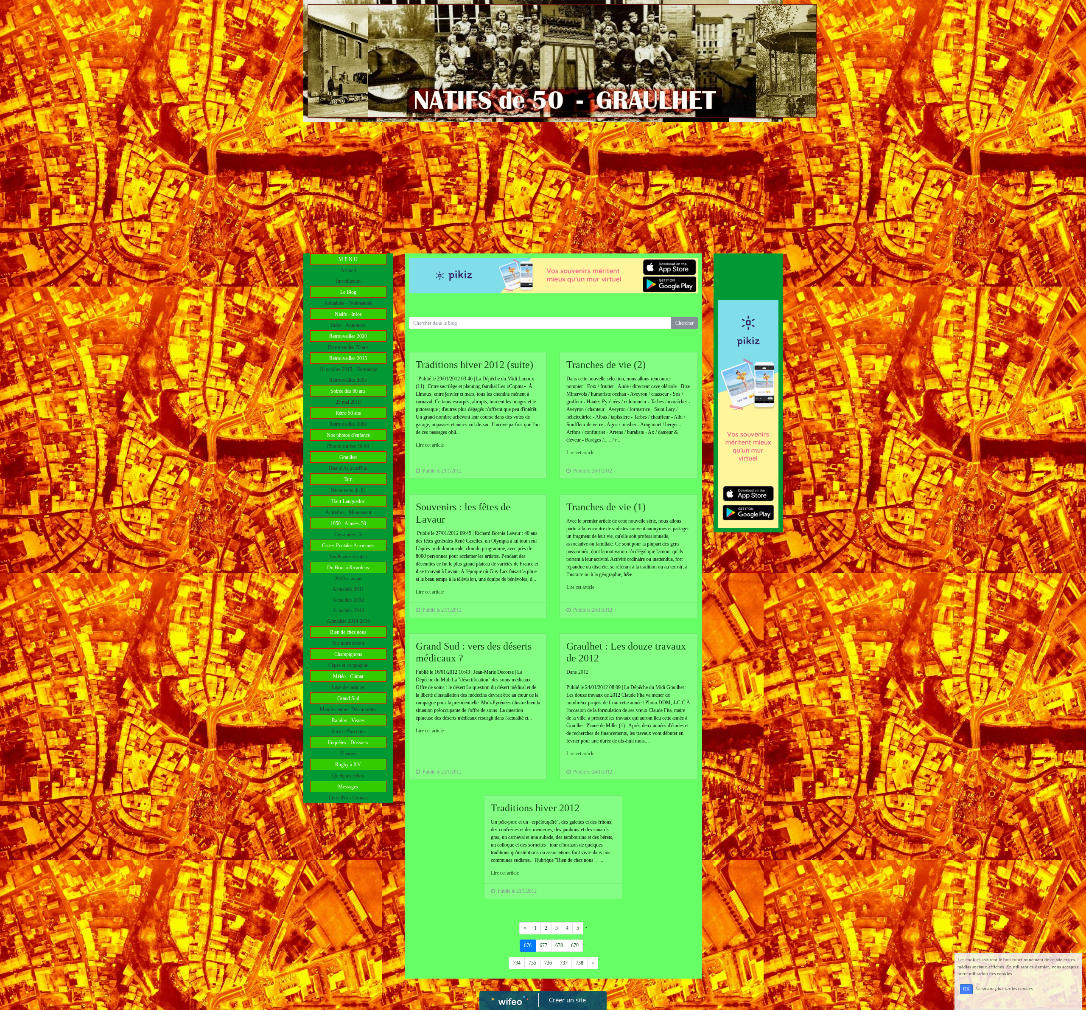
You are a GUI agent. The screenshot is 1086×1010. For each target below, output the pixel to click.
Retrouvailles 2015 (348, 358)
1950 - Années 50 (348, 523)
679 (575, 945)
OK (966, 989)
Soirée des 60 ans (348, 391)
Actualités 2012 (348, 600)
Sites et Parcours (348, 731)
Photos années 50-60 (348, 446)
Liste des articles (348, 687)
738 (579, 963)
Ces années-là (348, 534)
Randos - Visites (348, 720)
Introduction (348, 281)
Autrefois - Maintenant (348, 512)
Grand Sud (348, 698)
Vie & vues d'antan (348, 557)
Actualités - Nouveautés (348, 303)
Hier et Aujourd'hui (348, 468)
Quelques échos (348, 776)
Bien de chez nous (348, 632)
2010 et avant (348, 579)
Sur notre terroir (348, 643)
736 (548, 963)
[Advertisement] (543, 185)
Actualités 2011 (348, 589)
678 (559, 945)
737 (564, 963)
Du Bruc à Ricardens (348, 568)
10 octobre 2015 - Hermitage (348, 369)
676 (528, 945)
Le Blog (348, 292)
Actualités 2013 (348, 610)
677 (543, 945)
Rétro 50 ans (348, 413)
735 (532, 963)
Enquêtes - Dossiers (348, 743)
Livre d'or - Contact (348, 798)
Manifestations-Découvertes (348, 709)
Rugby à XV (348, 765)
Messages (348, 787)
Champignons (348, 654)
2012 (583, 672)
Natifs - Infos (348, 314)
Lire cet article (430, 445)
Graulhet (348, 457)
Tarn (348, 479)
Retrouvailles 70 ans (348, 347)
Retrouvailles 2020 (348, 336)
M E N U (348, 259)
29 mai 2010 (348, 402)
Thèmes (348, 754)
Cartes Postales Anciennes (348, 546)
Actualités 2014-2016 (348, 621)
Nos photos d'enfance (348, 435)
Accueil (348, 270)
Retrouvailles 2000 (348, 424)
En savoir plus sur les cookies (1004, 988)
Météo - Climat (348, 676)
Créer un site (567, 1000)
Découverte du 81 (348, 490)
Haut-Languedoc (348, 501)
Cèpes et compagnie (348, 665)
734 (517, 963)
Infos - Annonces (348, 325)
